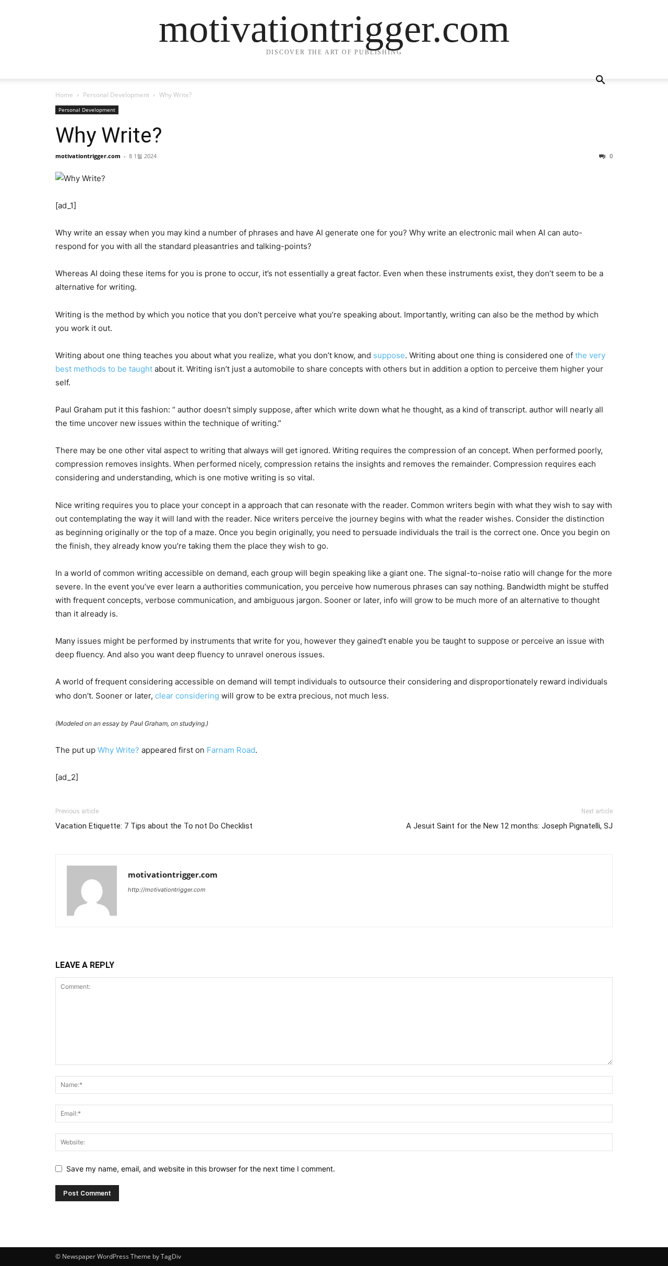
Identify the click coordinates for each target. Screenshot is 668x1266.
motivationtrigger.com (88, 156)
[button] (600, 81)
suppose (389, 355)
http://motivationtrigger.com (167, 889)
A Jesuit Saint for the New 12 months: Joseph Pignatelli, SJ (509, 826)
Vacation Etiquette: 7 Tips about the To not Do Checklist (154, 826)
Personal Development (116, 94)
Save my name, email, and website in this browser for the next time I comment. (200, 1168)
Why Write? (108, 135)
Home (64, 94)
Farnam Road (231, 750)
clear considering (187, 696)
